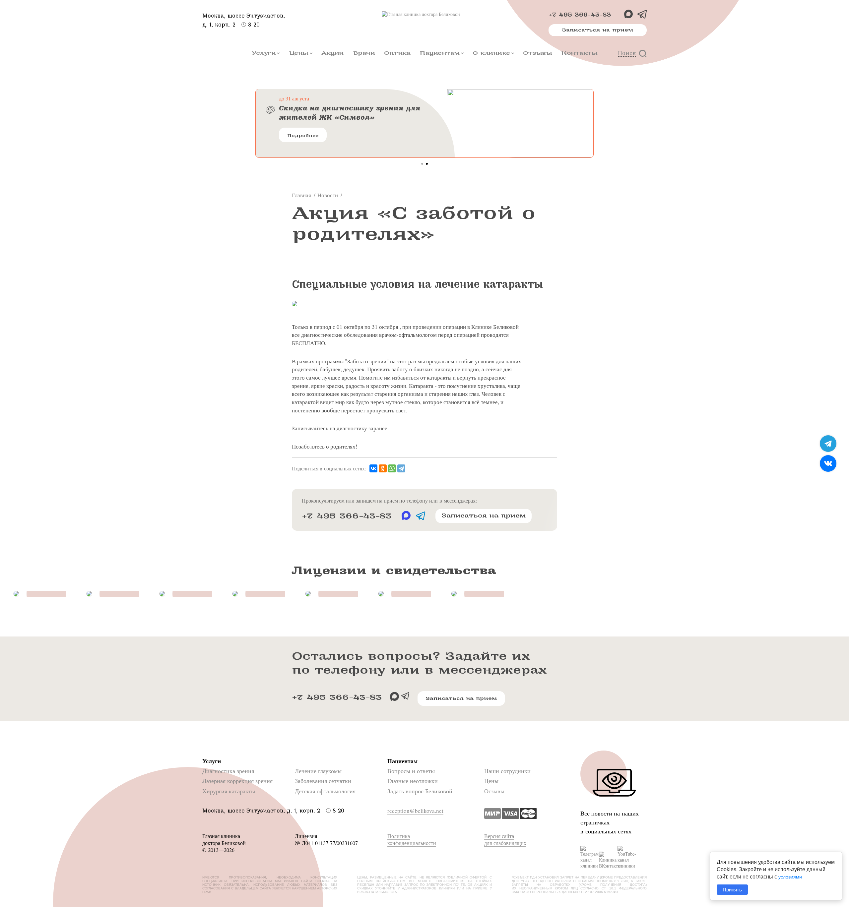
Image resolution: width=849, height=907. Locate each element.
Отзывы (537, 53)
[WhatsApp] (392, 468)
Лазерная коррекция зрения (237, 781)
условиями (790, 876)
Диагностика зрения (228, 771)
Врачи (364, 53)
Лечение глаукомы (318, 771)
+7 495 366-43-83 (580, 14)
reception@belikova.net (415, 811)
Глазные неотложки (412, 781)
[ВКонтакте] (373, 468)
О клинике (491, 53)
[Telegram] (401, 468)
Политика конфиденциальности (411, 839)
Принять (732, 889)
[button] (422, 164)
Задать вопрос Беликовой (419, 791)
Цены (298, 53)
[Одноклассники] (383, 468)
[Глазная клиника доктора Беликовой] (424, 14)
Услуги (264, 53)
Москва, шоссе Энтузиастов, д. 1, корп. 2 (261, 811)
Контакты (579, 53)
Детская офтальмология (325, 791)
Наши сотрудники (507, 771)
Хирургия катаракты (228, 791)
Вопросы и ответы (411, 771)
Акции (332, 53)
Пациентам (440, 53)
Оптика (397, 53)
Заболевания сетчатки (323, 781)
